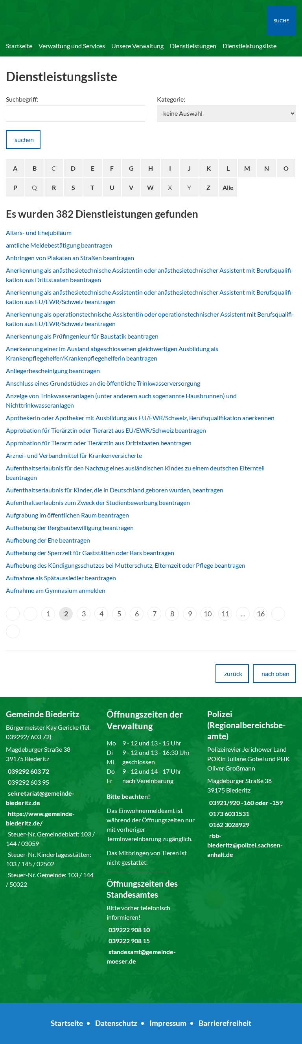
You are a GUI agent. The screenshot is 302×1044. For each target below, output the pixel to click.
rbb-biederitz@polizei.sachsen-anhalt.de (245, 845)
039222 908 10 (128, 929)
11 (225, 613)
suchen (24, 139)
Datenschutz (116, 1023)
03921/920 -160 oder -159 (245, 802)
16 (261, 613)
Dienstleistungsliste (249, 45)
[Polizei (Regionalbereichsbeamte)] (251, 784)
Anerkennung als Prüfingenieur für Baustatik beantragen (82, 336)
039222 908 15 (128, 940)
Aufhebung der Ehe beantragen (48, 540)
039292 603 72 (27, 771)
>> (13, 631)
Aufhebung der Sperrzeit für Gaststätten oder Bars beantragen (90, 552)
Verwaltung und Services (72, 45)
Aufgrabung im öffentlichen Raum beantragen (67, 515)
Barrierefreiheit (225, 1023)
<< (13, 614)
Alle (228, 187)
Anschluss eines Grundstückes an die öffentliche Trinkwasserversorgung (103, 383)
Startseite (19, 45)
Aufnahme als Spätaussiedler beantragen (61, 577)
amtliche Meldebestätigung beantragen (59, 245)
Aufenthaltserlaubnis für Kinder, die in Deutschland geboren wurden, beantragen (114, 490)
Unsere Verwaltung (137, 45)
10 (208, 613)
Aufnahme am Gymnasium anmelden (55, 590)
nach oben (275, 673)
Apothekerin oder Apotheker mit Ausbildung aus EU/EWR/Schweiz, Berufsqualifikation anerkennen (140, 417)
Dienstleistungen (193, 45)
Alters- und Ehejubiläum (39, 232)
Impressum (167, 1023)
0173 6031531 (228, 813)
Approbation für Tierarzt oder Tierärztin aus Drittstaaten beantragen (99, 442)
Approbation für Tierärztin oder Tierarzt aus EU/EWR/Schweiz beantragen (106, 430)
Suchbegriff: (22, 99)
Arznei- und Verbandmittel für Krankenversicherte (74, 455)
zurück (233, 673)
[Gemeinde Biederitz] (50, 799)
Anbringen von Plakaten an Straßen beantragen (70, 257)
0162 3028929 (228, 824)
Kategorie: (171, 99)
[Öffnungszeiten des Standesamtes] (151, 922)
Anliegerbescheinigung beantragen (53, 370)
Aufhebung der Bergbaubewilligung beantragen (70, 527)
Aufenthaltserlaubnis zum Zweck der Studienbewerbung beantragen (98, 502)
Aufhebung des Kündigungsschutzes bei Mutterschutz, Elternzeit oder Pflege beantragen (125, 565)
